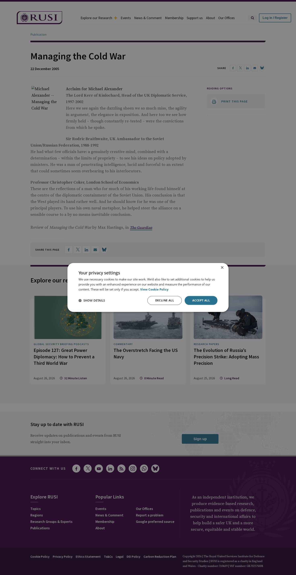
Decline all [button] (164, 300)
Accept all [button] (201, 300)
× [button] (222, 267)
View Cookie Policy (154, 289)
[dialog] (148, 287)
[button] (92, 300)
